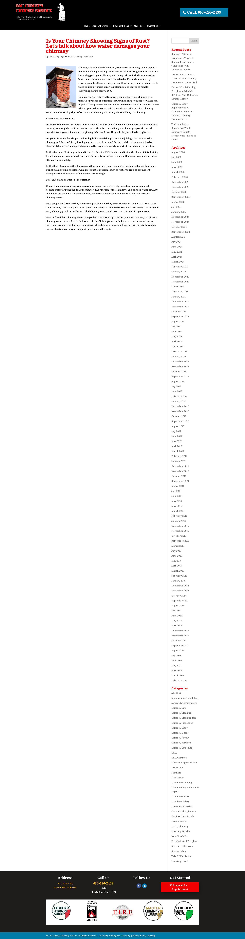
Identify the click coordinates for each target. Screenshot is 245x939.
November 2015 (180, 530)
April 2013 (176, 670)
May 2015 (176, 560)
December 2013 (180, 630)
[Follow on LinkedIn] (144, 885)
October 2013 (178, 640)
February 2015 (179, 575)
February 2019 (179, 351)
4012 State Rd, (65, 883)
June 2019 (176, 331)
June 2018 (176, 391)
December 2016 (180, 466)
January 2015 (178, 580)
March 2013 (177, 675)
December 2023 (180, 276)
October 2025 (179, 191)
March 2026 (177, 171)
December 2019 (180, 301)
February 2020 (179, 291)
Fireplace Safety (180, 801)
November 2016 (180, 471)
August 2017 (177, 426)
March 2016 (177, 510)
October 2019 (178, 311)
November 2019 (180, 306)
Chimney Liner (179, 727)
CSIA (174, 752)
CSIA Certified (179, 757)
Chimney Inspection (83, 56)
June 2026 (176, 162)
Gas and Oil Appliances (183, 811)
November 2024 (180, 221)
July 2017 (176, 431)
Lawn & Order (179, 821)
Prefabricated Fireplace (184, 841)
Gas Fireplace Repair (182, 816)
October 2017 (178, 416)
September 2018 (180, 376)
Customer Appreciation (184, 762)
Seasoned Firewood (182, 846)
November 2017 (180, 411)
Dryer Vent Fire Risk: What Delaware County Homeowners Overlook (184, 78)
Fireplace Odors (180, 796)
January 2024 (178, 271)
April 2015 (176, 565)
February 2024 (179, 266)
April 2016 (176, 505)
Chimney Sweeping (181, 747)
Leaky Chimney (179, 826)
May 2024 (176, 251)
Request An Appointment (180, 887)
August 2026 (178, 152)
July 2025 (176, 206)
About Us (138, 26)
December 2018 (180, 361)
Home (87, 26)
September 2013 (180, 645)
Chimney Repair (180, 737)
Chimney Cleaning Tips (183, 717)
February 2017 (179, 456)
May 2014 (176, 620)
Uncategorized (179, 861)
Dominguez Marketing (120, 935)
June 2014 (176, 615)
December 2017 (180, 406)
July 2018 (176, 386)
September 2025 (180, 196)
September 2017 (180, 421)
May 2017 (176, 441)
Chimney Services (100, 26)
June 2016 (176, 496)
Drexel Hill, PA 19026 (65, 887)
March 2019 (177, 346)
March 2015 (177, 570)
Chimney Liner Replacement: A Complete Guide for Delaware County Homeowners (182, 111)
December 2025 (180, 182)
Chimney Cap (178, 707)
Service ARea (178, 851)
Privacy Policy (139, 935)
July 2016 (176, 490)
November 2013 (180, 635)
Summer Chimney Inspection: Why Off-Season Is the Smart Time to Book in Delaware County (182, 62)
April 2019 (176, 341)
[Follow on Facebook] (139, 885)
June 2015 (176, 555)
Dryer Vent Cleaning (122, 26)
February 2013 (179, 680)
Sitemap (151, 935)
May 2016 (176, 501)
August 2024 (178, 236)
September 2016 (180, 481)
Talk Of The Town (181, 856)
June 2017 (176, 436)
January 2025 (178, 211)
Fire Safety (177, 777)
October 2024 (179, 226)
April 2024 (176, 256)
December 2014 (180, 585)
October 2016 (178, 476)
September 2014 (180, 600)
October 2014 (178, 595)
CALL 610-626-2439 (204, 12)
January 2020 (178, 296)
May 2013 (176, 665)
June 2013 (176, 660)
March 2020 (177, 286)
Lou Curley (54, 56)
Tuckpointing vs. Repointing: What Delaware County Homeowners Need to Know (183, 132)
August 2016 (177, 486)
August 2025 (178, 201)
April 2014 (176, 625)
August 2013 (177, 650)
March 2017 (177, 451)
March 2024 (177, 261)
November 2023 (180, 281)
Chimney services (181, 742)
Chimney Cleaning (181, 712)
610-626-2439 (103, 883)
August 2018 (177, 381)
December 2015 (180, 525)
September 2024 (180, 231)
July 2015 (176, 550)
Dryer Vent (177, 767)
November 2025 (180, 186)
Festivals (176, 772)
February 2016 (179, 515)
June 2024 (176, 246)
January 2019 (178, 356)
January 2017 (178, 461)
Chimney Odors (180, 732)
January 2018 (178, 401)
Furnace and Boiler (181, 806)
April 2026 (176, 167)
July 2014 (176, 610)
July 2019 (176, 326)
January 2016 (178, 520)
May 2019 (176, 336)
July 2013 (176, 655)
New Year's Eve (179, 836)
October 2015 (178, 535)
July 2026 (176, 157)
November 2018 (180, 366)
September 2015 (180, 540)
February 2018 (179, 396)
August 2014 (177, 605)
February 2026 (179, 177)
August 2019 (177, 321)
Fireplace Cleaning (181, 782)
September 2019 (180, 316)
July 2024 (176, 241)
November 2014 (180, 590)
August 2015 (177, 545)
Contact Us (152, 26)
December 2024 (180, 216)
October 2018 (178, 371)
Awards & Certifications (184, 702)
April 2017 (176, 446)
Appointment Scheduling (184, 697)
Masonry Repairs (180, 831)
